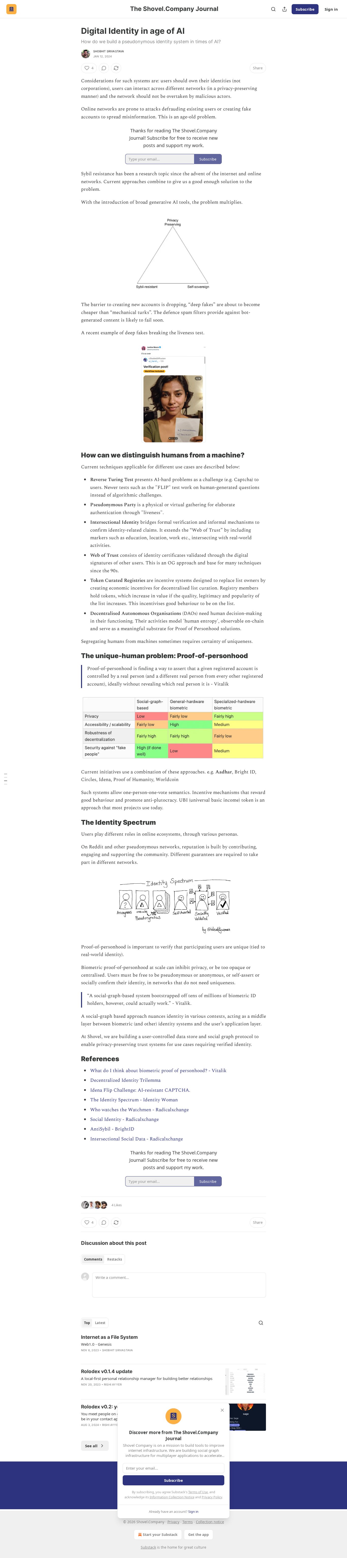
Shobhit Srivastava (108, 51)
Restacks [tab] (114, 1259)
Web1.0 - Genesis (96, 1344)
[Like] (84, 1391)
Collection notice (210, 1521)
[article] (173, 1347)
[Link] (74, 455)
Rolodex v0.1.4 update (106, 1371)
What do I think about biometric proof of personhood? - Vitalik (158, 1070)
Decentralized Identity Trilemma (125, 1080)
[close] (222, 1410)
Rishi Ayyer (113, 1384)
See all (91, 1445)
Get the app (198, 1534)
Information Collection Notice (172, 1497)
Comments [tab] (93, 1259)
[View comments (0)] (104, 68)
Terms (187, 1521)
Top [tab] (87, 1323)
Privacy (173, 1521)
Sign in (331, 9)
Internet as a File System (109, 1337)
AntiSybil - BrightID (112, 1129)
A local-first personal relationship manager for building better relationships (146, 1378)
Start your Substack (160, 1534)
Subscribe (305, 9)
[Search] (273, 9)
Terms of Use (198, 1492)
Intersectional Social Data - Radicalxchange (136, 1139)
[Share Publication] (284, 9)
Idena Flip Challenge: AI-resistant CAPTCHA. (140, 1090)
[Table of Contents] (5, 779)
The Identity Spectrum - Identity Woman (134, 1100)
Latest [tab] (100, 1323)
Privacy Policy (212, 1497)
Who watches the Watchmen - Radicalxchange (139, 1110)
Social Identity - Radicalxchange (124, 1119)
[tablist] (103, 1259)
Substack (148, 1547)
